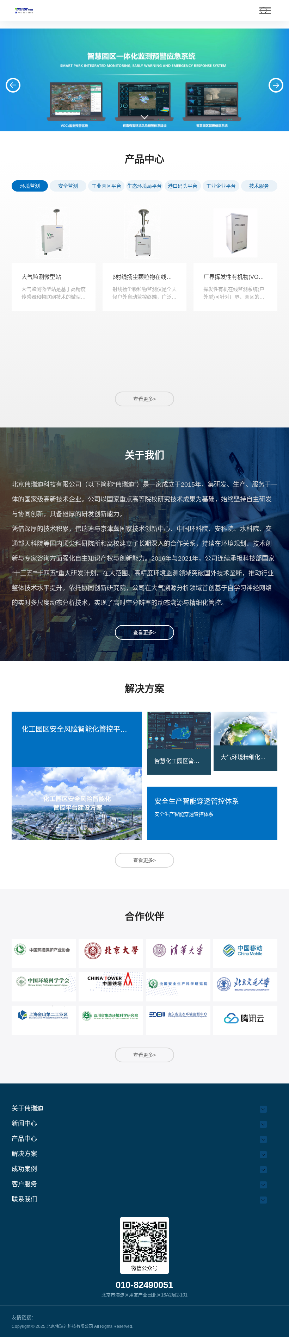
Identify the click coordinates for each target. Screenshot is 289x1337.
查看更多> (144, 399)
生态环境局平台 (144, 186)
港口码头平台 (182, 186)
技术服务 (259, 186)
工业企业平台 (221, 186)
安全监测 (68, 186)
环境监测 (30, 186)
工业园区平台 (106, 186)
